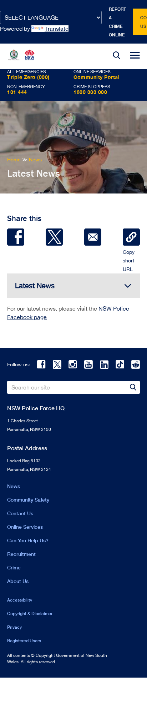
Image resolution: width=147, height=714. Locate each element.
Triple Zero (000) (28, 77)
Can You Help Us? (28, 540)
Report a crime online (117, 21)
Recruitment (21, 554)
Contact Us (20, 513)
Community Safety (28, 500)
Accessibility (19, 600)
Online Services (25, 527)
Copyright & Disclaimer (29, 613)
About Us (18, 581)
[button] (117, 56)
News (13, 486)
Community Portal (97, 77)
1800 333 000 (90, 92)
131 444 (17, 92)
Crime (14, 567)
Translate (57, 28)
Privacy (14, 627)
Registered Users (24, 640)
